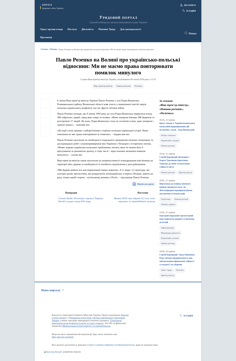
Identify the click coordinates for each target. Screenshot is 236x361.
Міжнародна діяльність (170, 233)
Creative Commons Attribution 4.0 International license (111, 345)
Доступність (190, 5)
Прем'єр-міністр (185, 172)
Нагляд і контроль (168, 135)
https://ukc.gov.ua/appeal (62, 337)
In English (191, 11)
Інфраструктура (167, 228)
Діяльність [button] (88, 29)
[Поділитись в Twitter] (45, 113)
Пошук (193, 33)
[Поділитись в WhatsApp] (45, 122)
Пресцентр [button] (46, 37)
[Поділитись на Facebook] (45, 103)
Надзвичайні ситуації (170, 141)
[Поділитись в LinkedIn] (45, 131)
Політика (138, 86)
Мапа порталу (51, 290)
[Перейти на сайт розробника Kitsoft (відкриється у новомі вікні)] (53, 352)
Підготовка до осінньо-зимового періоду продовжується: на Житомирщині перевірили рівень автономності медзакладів (175, 189)
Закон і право (166, 270)
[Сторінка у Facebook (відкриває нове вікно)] (168, 33)
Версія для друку (145, 184)
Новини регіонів (123, 86)
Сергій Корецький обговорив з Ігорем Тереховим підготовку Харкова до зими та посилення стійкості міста (174, 162)
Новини (53, 49)
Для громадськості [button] (130, 29)
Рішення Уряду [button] (106, 29)
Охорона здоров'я (168, 204)
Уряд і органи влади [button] (51, 29)
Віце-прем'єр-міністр (103, 86)
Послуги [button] (72, 29)
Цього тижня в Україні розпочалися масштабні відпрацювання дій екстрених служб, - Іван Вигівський (177, 126)
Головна (44, 49)
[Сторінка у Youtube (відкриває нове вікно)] (178, 33)
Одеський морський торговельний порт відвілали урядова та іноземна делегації (176, 218)
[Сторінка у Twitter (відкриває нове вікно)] (173, 33)
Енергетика (165, 199)
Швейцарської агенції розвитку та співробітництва (86, 326)
